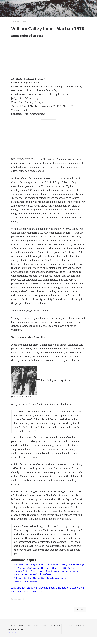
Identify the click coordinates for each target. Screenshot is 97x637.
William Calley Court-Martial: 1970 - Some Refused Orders (40, 578)
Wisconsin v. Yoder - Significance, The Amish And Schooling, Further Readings (49, 564)
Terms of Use (12, 633)
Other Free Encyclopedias (25, 582)
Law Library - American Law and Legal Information (40, 587)
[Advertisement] (48, 57)
